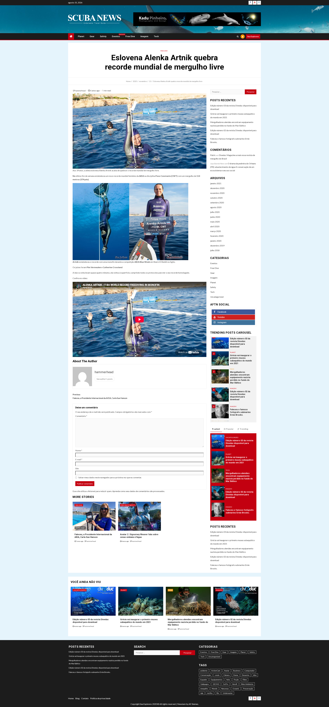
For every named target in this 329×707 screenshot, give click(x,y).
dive (255, 675)
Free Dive (130, 36)
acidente (203, 670)
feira (228, 679)
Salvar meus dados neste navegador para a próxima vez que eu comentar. (110, 477)
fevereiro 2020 (216, 236)
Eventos (116, 36)
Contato (85, 698)
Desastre (245, 675)
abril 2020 (214, 226)
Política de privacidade (100, 698)
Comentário (81, 416)
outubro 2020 (216, 198)
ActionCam (215, 670)
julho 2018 (215, 250)
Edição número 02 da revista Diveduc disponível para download (240, 384)
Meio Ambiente (247, 684)
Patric (213, 155)
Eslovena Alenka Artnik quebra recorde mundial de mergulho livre (241, 418)
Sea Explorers (253, 36)
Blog (77, 698)
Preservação (248, 688)
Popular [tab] (230, 429)
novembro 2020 (217, 193)
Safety (103, 36)
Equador (203, 679)
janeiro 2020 (215, 241)
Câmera (226, 675)
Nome (78, 450)
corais (217, 675)
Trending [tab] (244, 429)
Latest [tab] (217, 429)
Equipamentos (216, 679)
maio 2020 (215, 221)
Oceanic (235, 688)
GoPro (225, 684)
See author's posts (105, 379)
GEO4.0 (216, 684)
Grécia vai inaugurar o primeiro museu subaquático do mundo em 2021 (241, 348)
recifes (210, 693)
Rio (217, 693)
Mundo (214, 688)
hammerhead (80, 91)
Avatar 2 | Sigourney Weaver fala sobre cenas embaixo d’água (139, 535)
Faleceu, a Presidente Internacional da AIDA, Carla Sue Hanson (100, 396)
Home (71, 698)
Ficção (236, 679)
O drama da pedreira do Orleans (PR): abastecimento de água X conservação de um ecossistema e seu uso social (233, 167)
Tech (156, 36)
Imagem (144, 36)
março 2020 (215, 231)
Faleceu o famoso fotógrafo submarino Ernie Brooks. (240, 401)
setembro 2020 (217, 202)
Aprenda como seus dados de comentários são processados (138, 491)
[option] (233, 348)
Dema (235, 675)
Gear (92, 36)
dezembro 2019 (217, 245)
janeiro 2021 (215, 183)
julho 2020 (215, 212)
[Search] (237, 36)
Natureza (225, 688)
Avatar (226, 670)
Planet (81, 36)
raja (201, 693)
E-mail (78, 459)
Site (77, 468)
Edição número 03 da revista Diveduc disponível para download (239, 443)
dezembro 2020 (217, 188)
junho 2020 (215, 217)
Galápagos (204, 684)
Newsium (181, 704)
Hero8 (234, 684)
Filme (245, 679)
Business (237, 670)
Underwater (228, 693)
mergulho (204, 688)
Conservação (205, 675)
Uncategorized (216, 297)
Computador (249, 670)
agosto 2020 (215, 207)
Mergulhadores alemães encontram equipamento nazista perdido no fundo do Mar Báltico (240, 366)
